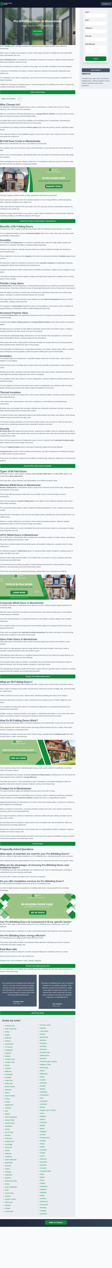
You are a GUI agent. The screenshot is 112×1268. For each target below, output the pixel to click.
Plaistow (8, 1196)
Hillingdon (43, 1192)
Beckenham (44, 1037)
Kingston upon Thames (48, 1110)
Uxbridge (43, 1211)
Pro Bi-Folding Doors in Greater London (33, 795)
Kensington (9, 1074)
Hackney (8, 1108)
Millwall (7, 1114)
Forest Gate (9, 1211)
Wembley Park (45, 1052)
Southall (43, 1141)
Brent (7, 1190)
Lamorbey (43, 1150)
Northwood (43, 1201)
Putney (7, 1129)
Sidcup (42, 1144)
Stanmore (43, 1159)
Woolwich (43, 1058)
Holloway (8, 1090)
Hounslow (43, 1122)
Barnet (42, 1128)
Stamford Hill (9, 1141)
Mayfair (31, 960)
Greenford (43, 1104)
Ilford (41, 1098)
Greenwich (8, 1138)
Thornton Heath (45, 1025)
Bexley (42, 1177)
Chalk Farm (9, 1080)
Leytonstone (44, 1031)
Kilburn (7, 1093)
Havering (43, 1208)
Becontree (43, 1162)
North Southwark (16, 960)
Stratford (8, 1178)
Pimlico (25, 960)
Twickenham (44, 1095)
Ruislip (42, 1195)
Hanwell (42, 1086)
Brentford (43, 1040)
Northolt (42, 1153)
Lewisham (8, 1156)
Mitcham (8, 1205)
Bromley (8, 1135)
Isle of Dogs (9, 1132)
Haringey (8, 1172)
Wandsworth (9, 1105)
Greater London (10, 1199)
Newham (43, 1028)
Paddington (9, 1050)
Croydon (43, 1080)
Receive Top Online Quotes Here (38, 676)
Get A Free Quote (37, 1013)
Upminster (43, 1214)
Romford (43, 1198)
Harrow (42, 1119)
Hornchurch (44, 1204)
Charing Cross (5, 960)
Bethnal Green (10, 1086)
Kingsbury (43, 1043)
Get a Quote (37, 31)
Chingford (43, 1131)
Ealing (42, 1077)
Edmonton (43, 1083)
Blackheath (9, 1163)
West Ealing (44, 1068)
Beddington (44, 1074)
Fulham (7, 1099)
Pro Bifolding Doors (8, 46)
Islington (8, 1056)
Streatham (8, 1126)
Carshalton (43, 1101)
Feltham (43, 1183)
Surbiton (43, 1134)
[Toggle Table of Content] (18, 98)
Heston (42, 1156)
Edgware (43, 1116)
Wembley (43, 1046)
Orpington (43, 1189)
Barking (42, 1089)
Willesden (8, 1153)
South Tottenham (11, 1160)
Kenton (42, 1107)
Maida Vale (9, 1083)
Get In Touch (96, 70)
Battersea (8, 1071)
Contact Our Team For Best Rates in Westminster (38, 221)
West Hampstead (11, 1117)
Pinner (42, 1180)
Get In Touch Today (38, 92)
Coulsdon (43, 1168)
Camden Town (10, 1059)
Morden (42, 1034)
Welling (42, 1125)
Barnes (7, 1150)
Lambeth (8, 1068)
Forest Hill (8, 1147)
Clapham (8, 1053)
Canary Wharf (9, 1120)
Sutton (42, 1113)
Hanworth (43, 1165)
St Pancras (8, 1047)
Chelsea (8, 1041)
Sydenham (8, 1175)
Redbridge (43, 1092)
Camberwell (9, 1044)
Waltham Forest (45, 1064)
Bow (6, 1111)
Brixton (7, 1065)
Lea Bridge (8, 1144)
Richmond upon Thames (48, 1061)
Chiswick (8, 1166)
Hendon (7, 1208)
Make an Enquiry (56, 1222)
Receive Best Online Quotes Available (38, 466)
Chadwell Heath (45, 1171)
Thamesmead (44, 1138)
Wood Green (9, 1193)
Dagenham (44, 1186)
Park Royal (8, 1202)
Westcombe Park (11, 1181)
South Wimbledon (11, 1187)
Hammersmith (10, 1123)
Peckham (8, 1077)
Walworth (38, 960)
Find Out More (37, 844)
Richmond (43, 1049)
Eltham (42, 1071)
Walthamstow (44, 1055)
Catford (7, 1169)
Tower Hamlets (10, 1096)
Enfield (42, 1147)
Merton (7, 1184)
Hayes (42, 1174)
